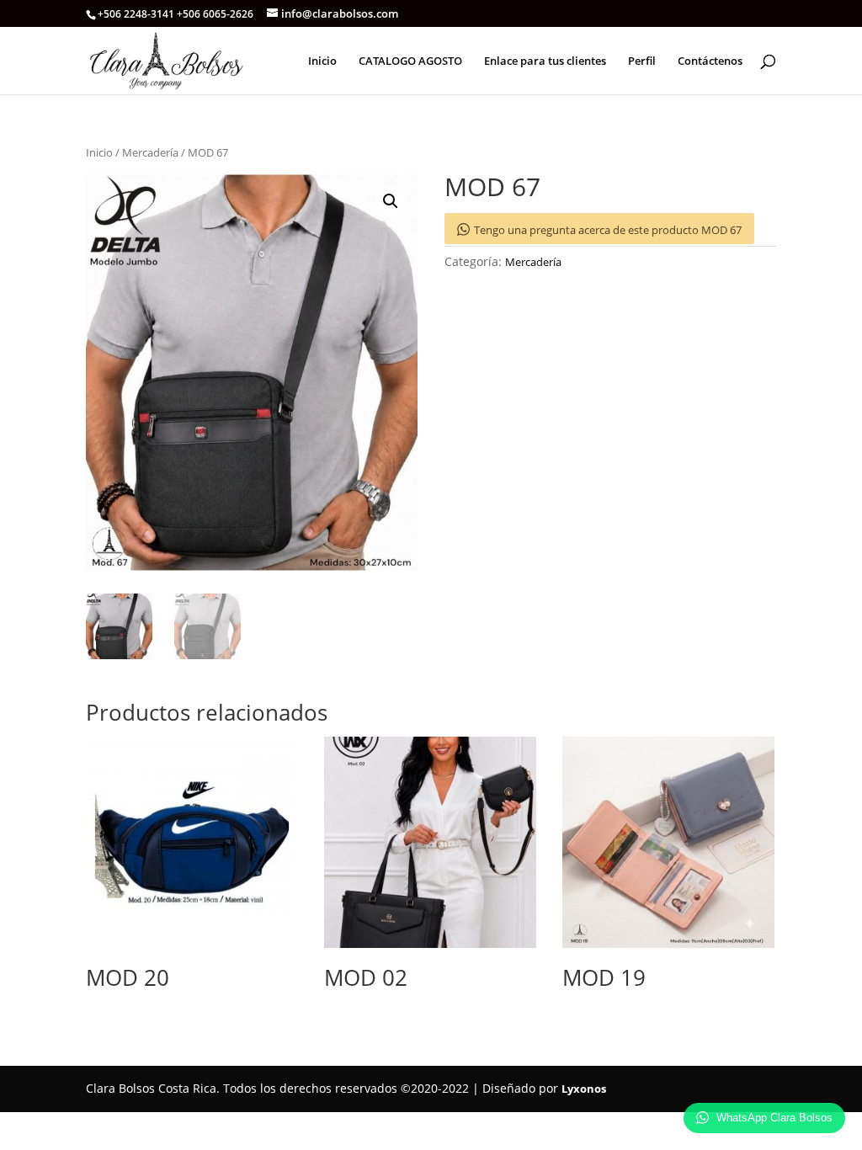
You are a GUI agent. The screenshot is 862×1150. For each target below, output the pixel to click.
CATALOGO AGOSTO (410, 61)
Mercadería (150, 152)
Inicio (322, 61)
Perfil (642, 61)
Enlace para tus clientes (545, 61)
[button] (390, 201)
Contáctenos (710, 61)
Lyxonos (583, 1088)
